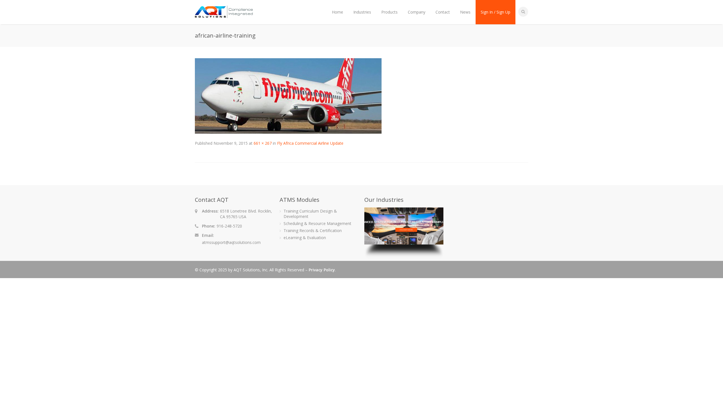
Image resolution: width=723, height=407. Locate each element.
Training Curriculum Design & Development (310, 213)
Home (337, 12)
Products (389, 12)
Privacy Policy (322, 269)
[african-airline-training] (288, 132)
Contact (442, 12)
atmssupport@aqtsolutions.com (231, 242)
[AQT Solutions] (224, 15)
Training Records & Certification (313, 230)
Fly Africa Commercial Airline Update (310, 143)
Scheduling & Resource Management (317, 223)
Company (416, 12)
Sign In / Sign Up (495, 12)
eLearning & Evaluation (305, 237)
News (465, 12)
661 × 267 (263, 143)
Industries (362, 12)
